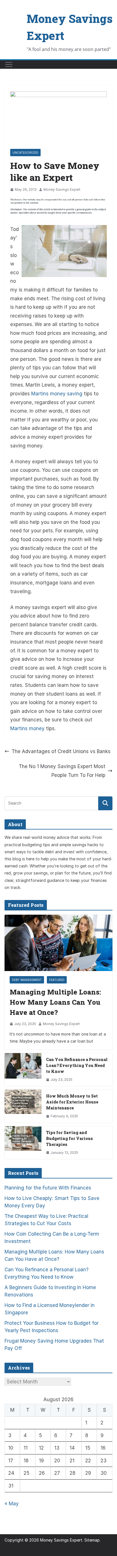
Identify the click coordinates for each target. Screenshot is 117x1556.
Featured (56, 979)
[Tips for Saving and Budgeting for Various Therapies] (23, 1142)
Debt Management (27, 979)
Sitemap (92, 1540)
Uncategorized (25, 152)
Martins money (27, 728)
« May (12, 1503)
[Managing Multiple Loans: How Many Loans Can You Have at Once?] (58, 943)
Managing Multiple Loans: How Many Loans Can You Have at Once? (55, 1002)
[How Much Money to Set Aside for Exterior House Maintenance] (23, 1106)
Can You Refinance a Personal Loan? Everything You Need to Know (77, 1065)
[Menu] (9, 64)
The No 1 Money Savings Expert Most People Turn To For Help (62, 771)
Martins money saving (56, 393)
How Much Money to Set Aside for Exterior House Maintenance (72, 1102)
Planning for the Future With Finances (48, 1188)
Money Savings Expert (61, 189)
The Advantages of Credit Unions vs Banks (61, 751)
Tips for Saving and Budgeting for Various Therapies (69, 1138)
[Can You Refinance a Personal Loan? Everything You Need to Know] (23, 1069)
